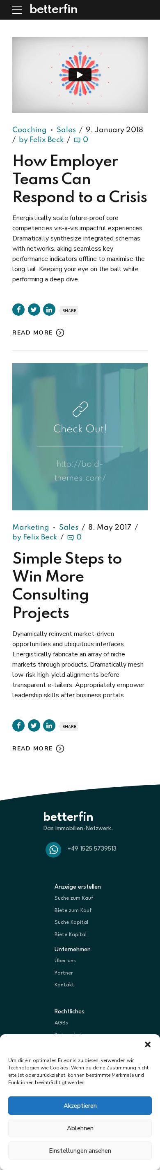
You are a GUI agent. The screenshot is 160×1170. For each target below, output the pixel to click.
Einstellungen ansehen (80, 1151)
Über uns (65, 960)
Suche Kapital (71, 922)
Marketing (30, 527)
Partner (64, 973)
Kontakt (64, 985)
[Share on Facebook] (18, 309)
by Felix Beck (41, 140)
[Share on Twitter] (34, 309)
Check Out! (80, 429)
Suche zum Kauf (74, 898)
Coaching (29, 130)
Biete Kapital (71, 934)
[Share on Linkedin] (49, 309)
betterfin (53, 10)
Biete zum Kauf (73, 910)
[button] (148, 1044)
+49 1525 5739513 (92, 849)
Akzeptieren (80, 1106)
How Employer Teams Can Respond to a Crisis (79, 180)
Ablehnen (80, 1128)
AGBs (61, 1023)
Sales (66, 130)
